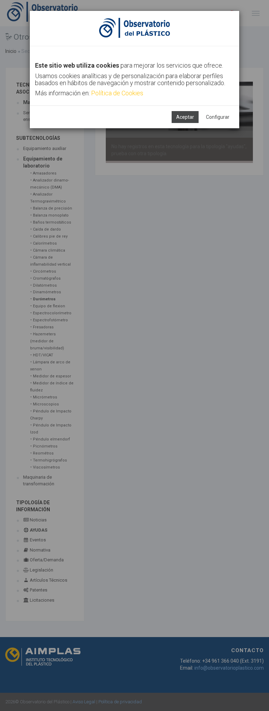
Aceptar (185, 117)
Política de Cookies (117, 93)
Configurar (217, 117)
